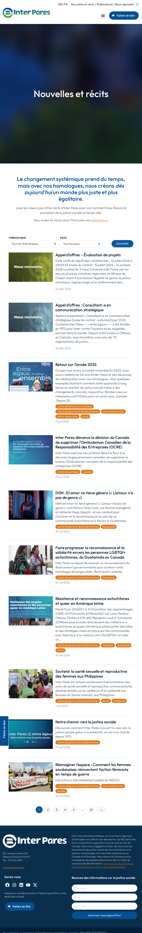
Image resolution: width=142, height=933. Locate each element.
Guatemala (109, 526)
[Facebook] (7, 885)
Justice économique (113, 411)
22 (91, 809)
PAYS (63, 237)
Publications (105, 4)
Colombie (108, 645)
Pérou (60, 650)
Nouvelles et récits (83, 4)
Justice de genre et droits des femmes (77, 411)
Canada (87, 471)
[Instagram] (14, 885)
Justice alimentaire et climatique (74, 406)
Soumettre (122, 243)
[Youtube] (28, 885)
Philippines (119, 700)
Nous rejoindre (124, 4)
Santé (85, 416)
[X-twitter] (35, 885)
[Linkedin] (21, 885)
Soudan (61, 791)
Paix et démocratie (67, 416)
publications (99, 220)
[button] (103, 16)
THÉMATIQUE (17, 237)
